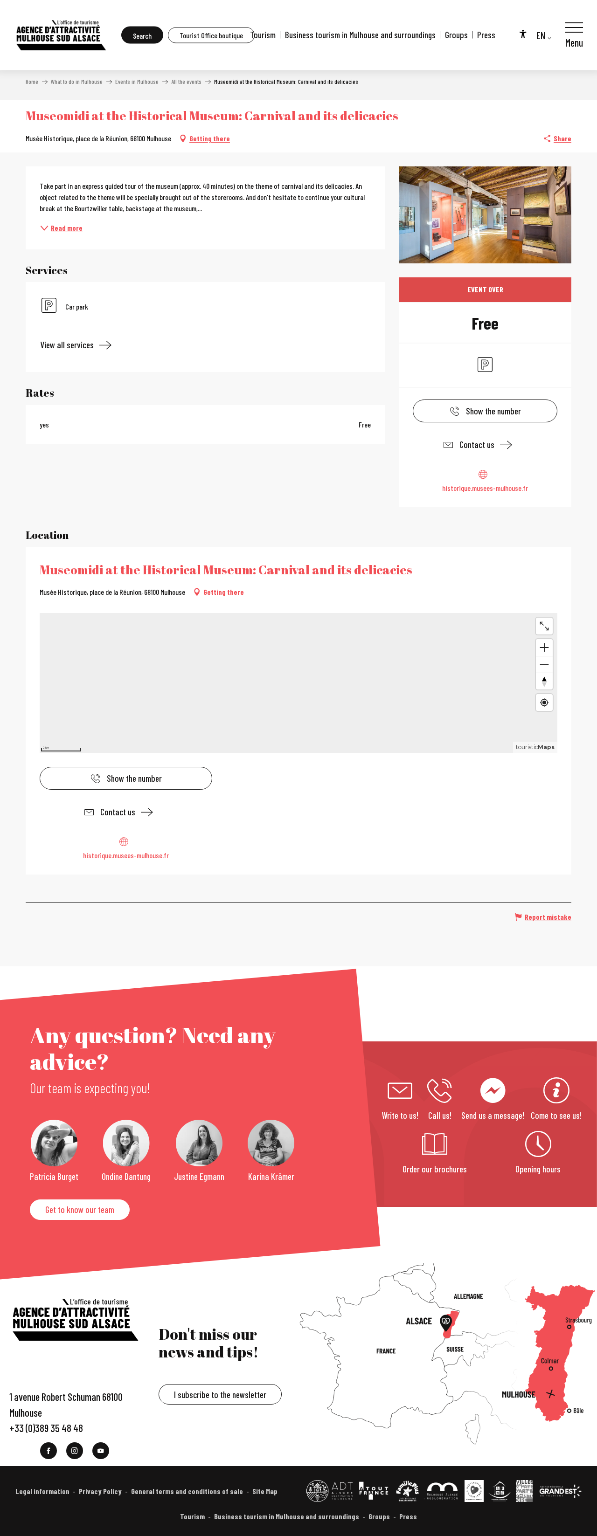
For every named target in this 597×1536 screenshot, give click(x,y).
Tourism (263, 34)
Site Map (265, 1491)
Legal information (42, 1491)
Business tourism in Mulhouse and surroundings (360, 34)
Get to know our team (79, 1209)
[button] (142, 35)
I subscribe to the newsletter (220, 1394)
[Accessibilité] (523, 33)
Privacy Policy (100, 1491)
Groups (456, 34)
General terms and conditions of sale (187, 1491)
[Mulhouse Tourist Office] (60, 35)
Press (486, 34)
